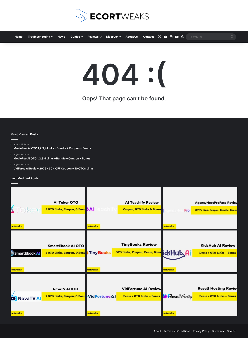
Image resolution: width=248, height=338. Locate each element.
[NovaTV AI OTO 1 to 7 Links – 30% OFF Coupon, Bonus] (48, 295)
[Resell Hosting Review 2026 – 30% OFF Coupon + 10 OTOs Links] (200, 295)
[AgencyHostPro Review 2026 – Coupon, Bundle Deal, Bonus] (200, 208)
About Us (132, 36)
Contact (148, 36)
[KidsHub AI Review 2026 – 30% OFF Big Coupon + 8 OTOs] (200, 251)
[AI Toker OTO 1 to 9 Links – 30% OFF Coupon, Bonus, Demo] (48, 208)
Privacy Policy (201, 331)
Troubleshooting (39, 36)
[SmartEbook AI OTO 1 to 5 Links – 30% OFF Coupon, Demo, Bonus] (48, 251)
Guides (75, 36)
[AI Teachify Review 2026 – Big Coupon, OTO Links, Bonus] (124, 208)
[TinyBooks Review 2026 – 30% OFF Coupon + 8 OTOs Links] (124, 251)
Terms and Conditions (177, 331)
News (61, 36)
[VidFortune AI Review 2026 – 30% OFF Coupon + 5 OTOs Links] (124, 295)
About (157, 331)
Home (18, 36)
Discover (112, 36)
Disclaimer (218, 331)
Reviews (93, 36)
